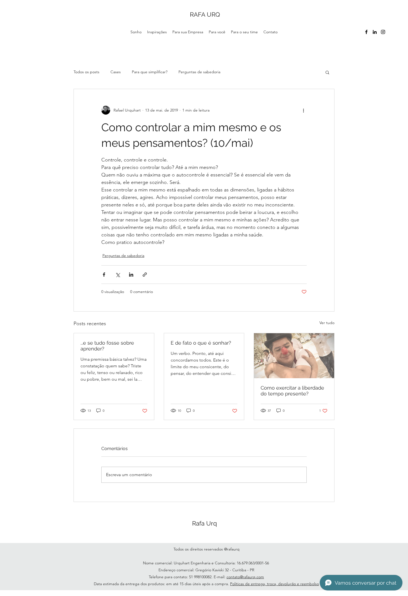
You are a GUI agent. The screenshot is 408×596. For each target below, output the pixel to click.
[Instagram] (383, 32)
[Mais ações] (303, 110)
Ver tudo (326, 322)
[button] (327, 72)
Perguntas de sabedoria (199, 71)
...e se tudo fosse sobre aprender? (107, 346)
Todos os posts (86, 71)
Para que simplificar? (149, 71)
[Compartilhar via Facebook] (104, 274)
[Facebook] (366, 32)
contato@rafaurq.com (245, 576)
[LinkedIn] (374, 32)
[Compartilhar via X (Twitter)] (117, 274)
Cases (115, 71)
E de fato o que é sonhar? (201, 343)
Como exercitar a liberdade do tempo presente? (292, 391)
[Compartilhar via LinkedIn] (131, 274)
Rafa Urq (204, 523)
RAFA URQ (205, 14)
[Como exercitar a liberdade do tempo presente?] (294, 355)
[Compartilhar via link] (144, 274)
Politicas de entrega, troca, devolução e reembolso (274, 583)
